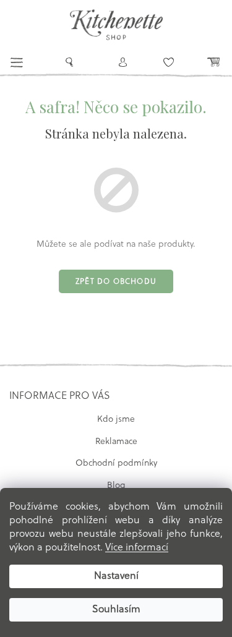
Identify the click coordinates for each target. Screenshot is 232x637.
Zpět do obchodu (116, 282)
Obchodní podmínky (116, 463)
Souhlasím (116, 609)
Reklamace (116, 442)
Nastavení (116, 576)
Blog (116, 485)
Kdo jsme (116, 419)
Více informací (136, 548)
